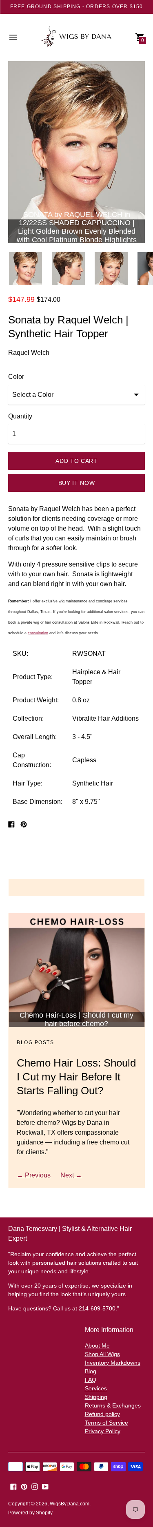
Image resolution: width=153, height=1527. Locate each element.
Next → (71, 1175)
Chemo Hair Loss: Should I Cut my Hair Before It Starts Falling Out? (76, 1077)
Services (96, 1388)
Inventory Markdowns (112, 1362)
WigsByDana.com (69, 1504)
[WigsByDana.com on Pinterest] (24, 1486)
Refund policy (102, 1414)
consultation (38, 633)
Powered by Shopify (30, 1513)
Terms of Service (106, 1422)
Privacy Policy (102, 1431)
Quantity (20, 416)
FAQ (90, 1380)
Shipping (96, 1397)
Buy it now (76, 483)
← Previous (34, 1175)
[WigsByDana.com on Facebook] (13, 1486)
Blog (90, 1371)
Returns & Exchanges (113, 1405)
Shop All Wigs (102, 1354)
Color (16, 376)
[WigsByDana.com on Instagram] (34, 1486)
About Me (97, 1345)
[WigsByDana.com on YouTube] (45, 1486)
